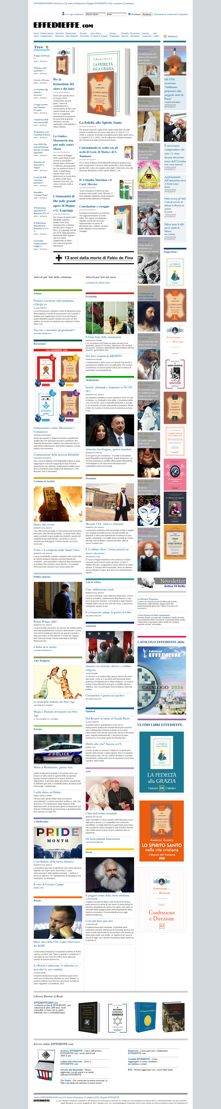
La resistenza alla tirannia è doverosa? (41, 92)
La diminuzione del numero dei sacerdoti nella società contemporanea (147, 58)
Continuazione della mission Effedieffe (56, 454)
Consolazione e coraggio (94, 206)
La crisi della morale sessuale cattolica (147, 201)
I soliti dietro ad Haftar (47, 792)
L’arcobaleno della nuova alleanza (53, 861)
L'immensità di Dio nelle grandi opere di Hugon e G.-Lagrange (64, 203)
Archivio (58, 3)
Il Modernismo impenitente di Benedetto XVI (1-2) (41, 227)
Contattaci (129, 3)
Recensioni (135, 33)
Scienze (145, 33)
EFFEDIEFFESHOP (43, 3)
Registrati (183, 14)
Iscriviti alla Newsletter (72, 1070)
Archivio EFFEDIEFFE (72, 1051)
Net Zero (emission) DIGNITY (104, 356)
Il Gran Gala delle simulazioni (103, 337)
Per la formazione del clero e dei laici (63, 84)
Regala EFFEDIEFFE (97, 3)
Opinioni (125, 36)
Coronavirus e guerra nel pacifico (105, 695)
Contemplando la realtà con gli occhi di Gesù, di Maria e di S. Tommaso (98, 151)
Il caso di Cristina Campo (49, 884)
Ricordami (136, 14)
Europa (83, 33)
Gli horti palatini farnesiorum (103, 839)
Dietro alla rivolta (44, 524)
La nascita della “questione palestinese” (40, 180)
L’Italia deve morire (45, 647)
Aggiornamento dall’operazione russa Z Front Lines (175, 180)
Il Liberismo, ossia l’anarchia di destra (42, 133)
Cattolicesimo (46, 36)
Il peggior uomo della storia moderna (107, 895)
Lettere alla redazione (71, 1061)
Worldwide (135, 36)
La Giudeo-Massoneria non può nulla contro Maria (63, 142)
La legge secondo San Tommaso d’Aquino (41, 107)
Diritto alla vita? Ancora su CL (104, 744)
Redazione (80, 3)
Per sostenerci (116, 3)
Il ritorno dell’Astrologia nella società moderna (147, 490)
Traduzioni (146, 36)
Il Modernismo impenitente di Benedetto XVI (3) (41, 210)
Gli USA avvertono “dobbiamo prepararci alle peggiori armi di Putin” (174, 89)
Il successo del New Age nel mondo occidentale (147, 154)
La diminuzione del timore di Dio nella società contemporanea (147, 296)
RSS (130, 1070)
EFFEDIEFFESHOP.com (46, 1003)
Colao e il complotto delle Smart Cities (57, 550)
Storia (36, 36)
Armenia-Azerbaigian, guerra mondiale (109, 449)
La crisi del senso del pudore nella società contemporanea (148, 344)
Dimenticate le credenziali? (166, 14)
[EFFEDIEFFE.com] (66, 28)
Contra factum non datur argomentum (154, 615)
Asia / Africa (96, 33)
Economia (84, 36)
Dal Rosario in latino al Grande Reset (108, 718)
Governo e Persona (41, 80)
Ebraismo (59, 36)
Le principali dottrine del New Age (54, 702)
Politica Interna (47, 33)
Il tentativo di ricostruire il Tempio (39, 165)
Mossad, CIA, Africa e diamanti (104, 524)
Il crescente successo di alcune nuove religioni (148, 107)
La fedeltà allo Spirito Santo (100, 122)
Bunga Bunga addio (45, 621)
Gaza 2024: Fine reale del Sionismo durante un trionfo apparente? (41, 148)
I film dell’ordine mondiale (101, 813)
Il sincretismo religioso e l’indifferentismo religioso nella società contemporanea (148, 394)
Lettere (156, 36)
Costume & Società (99, 36)
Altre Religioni (72, 36)
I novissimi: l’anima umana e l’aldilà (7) (41, 243)
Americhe (59, 33)
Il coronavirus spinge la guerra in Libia (108, 612)
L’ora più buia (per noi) (99, 921)
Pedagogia (114, 36)
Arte (155, 33)
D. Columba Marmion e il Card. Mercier (95, 182)
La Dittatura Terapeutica (148, 599)
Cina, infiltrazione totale (100, 589)
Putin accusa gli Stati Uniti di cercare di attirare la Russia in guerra (175, 203)
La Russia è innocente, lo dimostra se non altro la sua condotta (56, 967)
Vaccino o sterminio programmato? (54, 330)
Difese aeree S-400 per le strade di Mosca (174, 228)
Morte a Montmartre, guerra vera (53, 767)
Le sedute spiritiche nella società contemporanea (147, 443)
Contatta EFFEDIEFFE (139, 1059)
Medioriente (71, 33)
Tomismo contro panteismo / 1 (40, 69)
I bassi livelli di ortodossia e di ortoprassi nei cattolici (148, 248)
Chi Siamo (69, 3)
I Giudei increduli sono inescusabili (41, 121)
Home (36, 33)
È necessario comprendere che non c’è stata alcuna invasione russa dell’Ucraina (175, 153)
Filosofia (125, 33)
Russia (113, 33)
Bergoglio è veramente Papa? (41, 193)
